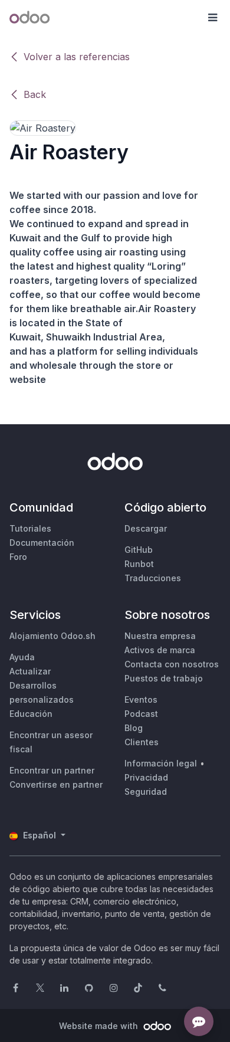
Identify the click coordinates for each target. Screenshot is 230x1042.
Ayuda (22, 657)
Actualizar (30, 671)
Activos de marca (159, 650)
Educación (30, 714)
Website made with (99, 1026)
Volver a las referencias (77, 57)
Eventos (140, 699)
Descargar (145, 528)
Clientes (141, 742)
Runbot (139, 564)
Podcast (141, 714)
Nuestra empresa (160, 636)
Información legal (160, 763)
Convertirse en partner (56, 784)
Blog (133, 728)
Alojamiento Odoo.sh (52, 636)
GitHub (138, 550)
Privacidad (146, 777)
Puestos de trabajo (163, 678)
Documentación (41, 543)
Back (35, 94)
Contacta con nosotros (171, 664)
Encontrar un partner (51, 770)
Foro (18, 557)
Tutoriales (30, 528)
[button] (212, 17)
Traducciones (152, 578)
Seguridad (145, 792)
